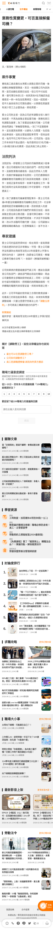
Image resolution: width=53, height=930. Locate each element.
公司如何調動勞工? (16, 358)
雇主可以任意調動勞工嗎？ (20, 354)
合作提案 (25, 909)
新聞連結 (6, 312)
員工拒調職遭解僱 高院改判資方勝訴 (25, 362)
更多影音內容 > (44, 790)
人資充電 (10, 9)
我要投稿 (10, 909)
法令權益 (24, 9)
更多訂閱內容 (45, 642)
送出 (26, 420)
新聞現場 (37, 9)
